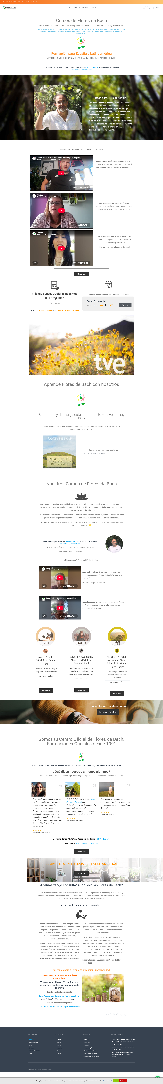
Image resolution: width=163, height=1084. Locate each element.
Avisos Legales (88, 1048)
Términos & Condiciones (91, 1056)
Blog (30, 1053)
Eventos (31, 1048)
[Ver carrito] (153, 8)
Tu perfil (86, 1045)
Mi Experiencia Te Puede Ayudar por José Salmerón (60, 1007)
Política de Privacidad (90, 1053)
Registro (86, 1039)
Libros (58, 1051)
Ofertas (59, 1042)
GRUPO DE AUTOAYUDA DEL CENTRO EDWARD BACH (123, 1048)
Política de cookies (90, 1051)
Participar (125, 305)
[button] (81, 345)
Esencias (59, 1048)
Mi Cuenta (87, 1042)
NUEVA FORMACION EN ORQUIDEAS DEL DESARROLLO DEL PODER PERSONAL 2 (122, 1054)
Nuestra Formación (34, 1051)
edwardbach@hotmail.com (12, 1)
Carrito (59, 1053)
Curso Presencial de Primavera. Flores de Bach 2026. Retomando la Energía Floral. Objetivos (123, 1042)
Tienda (59, 1039)
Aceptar (116, 1081)
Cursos (31, 1045)
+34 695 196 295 (91, 68)
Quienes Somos (33, 1042)
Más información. (108, 1081)
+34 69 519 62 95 (28, 1)
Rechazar (123, 1081)
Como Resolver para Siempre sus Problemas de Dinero (59, 996)
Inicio (30, 1039)
